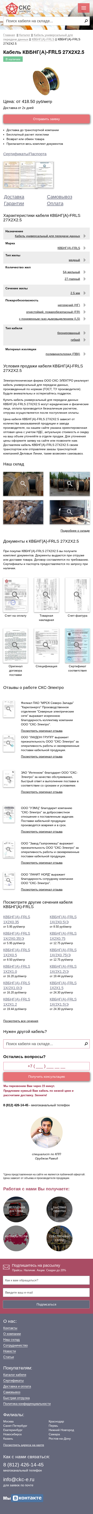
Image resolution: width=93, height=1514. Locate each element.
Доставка (14, 196)
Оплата (55, 203)
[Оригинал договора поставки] (15, 645)
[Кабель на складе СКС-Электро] (70, 484)
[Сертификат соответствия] (77, 645)
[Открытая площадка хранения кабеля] (23, 484)
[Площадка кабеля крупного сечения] (23, 512)
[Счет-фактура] (77, 595)
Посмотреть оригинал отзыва (42, 730)
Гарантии (14, 203)
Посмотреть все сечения (20, 1021)
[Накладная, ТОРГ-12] (46, 595)
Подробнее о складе (75, 530)
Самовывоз (59, 196)
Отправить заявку (46, 119)
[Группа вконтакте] (23, 1498)
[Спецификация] (46, 645)
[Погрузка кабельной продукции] (70, 512)
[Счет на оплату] (15, 595)
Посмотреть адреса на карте (23, 1445)
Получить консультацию (46, 1076)
